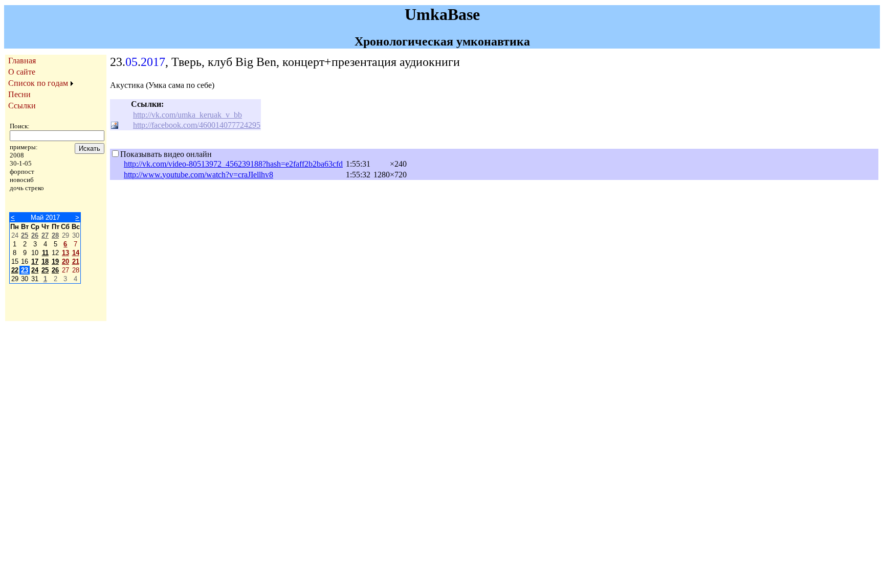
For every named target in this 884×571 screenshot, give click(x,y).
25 (24, 235)
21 (75, 261)
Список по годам (38, 83)
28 (55, 235)
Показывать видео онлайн (166, 154)
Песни (19, 94)
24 (34, 270)
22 (14, 270)
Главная (22, 60)
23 (24, 270)
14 (75, 253)
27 (45, 235)
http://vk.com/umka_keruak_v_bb (187, 114)
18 (45, 261)
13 (65, 253)
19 (55, 261)
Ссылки (22, 105)
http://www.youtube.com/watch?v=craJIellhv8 (198, 174)
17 (34, 261)
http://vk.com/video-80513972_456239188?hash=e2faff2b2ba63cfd (233, 163)
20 (65, 261)
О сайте (21, 71)
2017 (153, 61)
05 (131, 61)
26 (34, 235)
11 (45, 253)
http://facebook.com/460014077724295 (196, 125)
